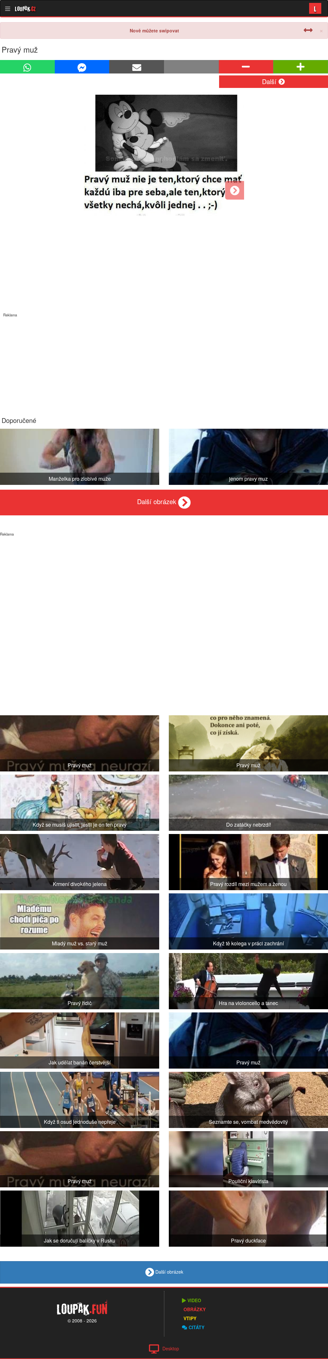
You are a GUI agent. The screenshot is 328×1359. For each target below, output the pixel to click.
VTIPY (190, 1318)
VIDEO (194, 1300)
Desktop (170, 1348)
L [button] (315, 8)
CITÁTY (196, 1327)
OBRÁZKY (195, 1309)
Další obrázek (157, 501)
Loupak (25, 8)
